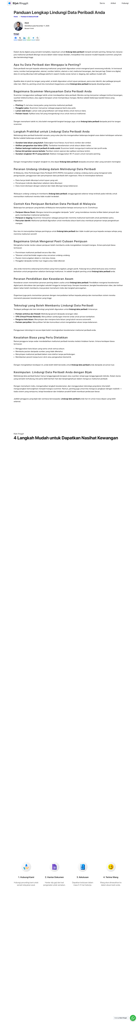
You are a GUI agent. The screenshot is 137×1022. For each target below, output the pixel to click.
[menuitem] (102, 3)
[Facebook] (16, 38)
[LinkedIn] (24, 38)
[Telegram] (33, 38)
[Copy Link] (37, 38)
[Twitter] (20, 38)
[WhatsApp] (29, 38)
